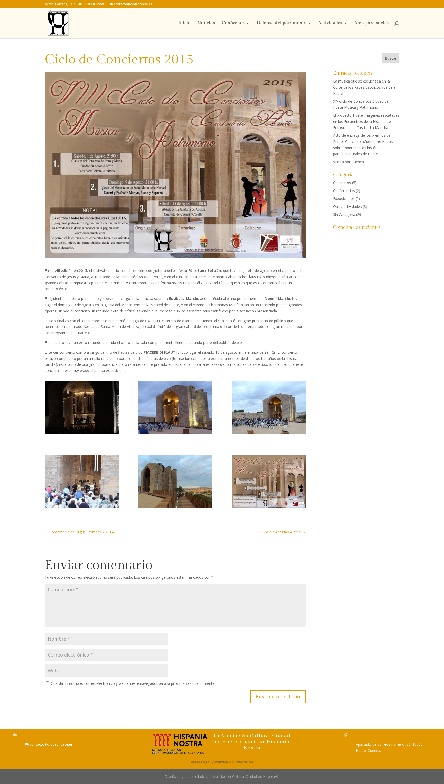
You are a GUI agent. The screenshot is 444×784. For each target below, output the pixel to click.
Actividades (330, 23)
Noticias (206, 23)
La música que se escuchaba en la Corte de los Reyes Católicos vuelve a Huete (364, 87)
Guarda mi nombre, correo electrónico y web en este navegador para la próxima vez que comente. (133, 683)
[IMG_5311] (82, 408)
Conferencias (344, 190)
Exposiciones (344, 198)
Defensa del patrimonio (282, 23)
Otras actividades (347, 206)
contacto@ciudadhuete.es (51, 744)
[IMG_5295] (269, 408)
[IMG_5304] (175, 408)
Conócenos (233, 23)
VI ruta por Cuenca (348, 161)
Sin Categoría (344, 214)
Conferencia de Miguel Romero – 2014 (79, 532)
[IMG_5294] (82, 482)
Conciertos (342, 182)
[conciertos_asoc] (269, 482)
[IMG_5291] (175, 482)
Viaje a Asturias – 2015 (284, 532)
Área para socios (371, 23)
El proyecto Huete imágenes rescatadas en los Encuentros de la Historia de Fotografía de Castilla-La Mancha (366, 121)
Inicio (184, 23)
